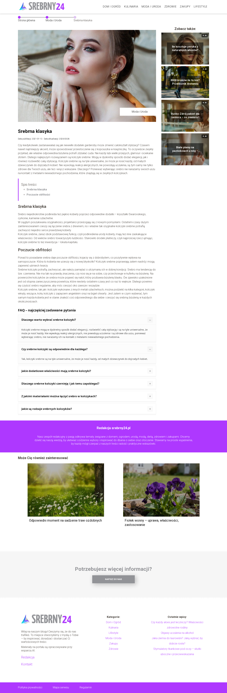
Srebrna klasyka (37, 189)
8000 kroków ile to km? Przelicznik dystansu (185, 82)
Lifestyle (200, 6)
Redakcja (28, 657)
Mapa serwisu (61, 687)
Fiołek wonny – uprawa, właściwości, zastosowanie (152, 522)
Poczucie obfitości (38, 194)
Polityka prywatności (30, 687)
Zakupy (185, 6)
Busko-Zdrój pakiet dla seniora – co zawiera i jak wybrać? (185, 115)
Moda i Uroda (151, 6)
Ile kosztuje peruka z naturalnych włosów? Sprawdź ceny (185, 48)
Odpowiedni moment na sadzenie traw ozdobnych (65, 520)
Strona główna (26, 20)
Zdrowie (170, 6)
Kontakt (26, 664)
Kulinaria (131, 6)
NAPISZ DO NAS (113, 579)
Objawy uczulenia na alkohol (177, 632)
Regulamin (86, 687)
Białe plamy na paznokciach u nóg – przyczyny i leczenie (185, 149)
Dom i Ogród (112, 6)
